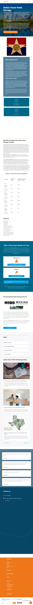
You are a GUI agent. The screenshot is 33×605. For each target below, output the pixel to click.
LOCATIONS (8, 559)
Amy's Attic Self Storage (13, 599)
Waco (7, 567)
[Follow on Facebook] (18, 602)
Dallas (8, 577)
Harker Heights (9, 562)
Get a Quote (10, 327)
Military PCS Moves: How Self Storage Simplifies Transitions (14, 407)
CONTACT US (9, 589)
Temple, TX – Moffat (10, 566)
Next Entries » (27, 442)
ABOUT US (9, 581)
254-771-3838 (7, 495)
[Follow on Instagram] (19, 602)
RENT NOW (9, 570)
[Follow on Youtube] (21, 602)
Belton (8, 561)
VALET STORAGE (10, 573)
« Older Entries (6, 442)
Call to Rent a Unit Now (16, 276)
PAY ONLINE (9, 593)
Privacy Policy (4, 600)
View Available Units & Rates (16, 264)
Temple (8, 565)
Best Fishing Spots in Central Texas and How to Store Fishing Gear (15, 380)
